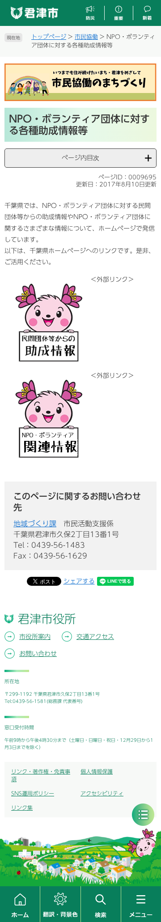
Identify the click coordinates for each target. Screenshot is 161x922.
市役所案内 (35, 637)
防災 (90, 13)
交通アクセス (95, 637)
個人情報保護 (96, 771)
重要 (118, 13)
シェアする (79, 581)
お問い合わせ (38, 654)
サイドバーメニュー (143, 815)
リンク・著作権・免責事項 (40, 775)
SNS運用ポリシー (32, 793)
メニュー (141, 904)
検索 (101, 904)
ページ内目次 (80, 158)
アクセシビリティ (101, 793)
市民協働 (86, 37)
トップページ (48, 37)
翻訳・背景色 (60, 904)
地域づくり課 (34, 523)
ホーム (20, 904)
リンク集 (22, 807)
